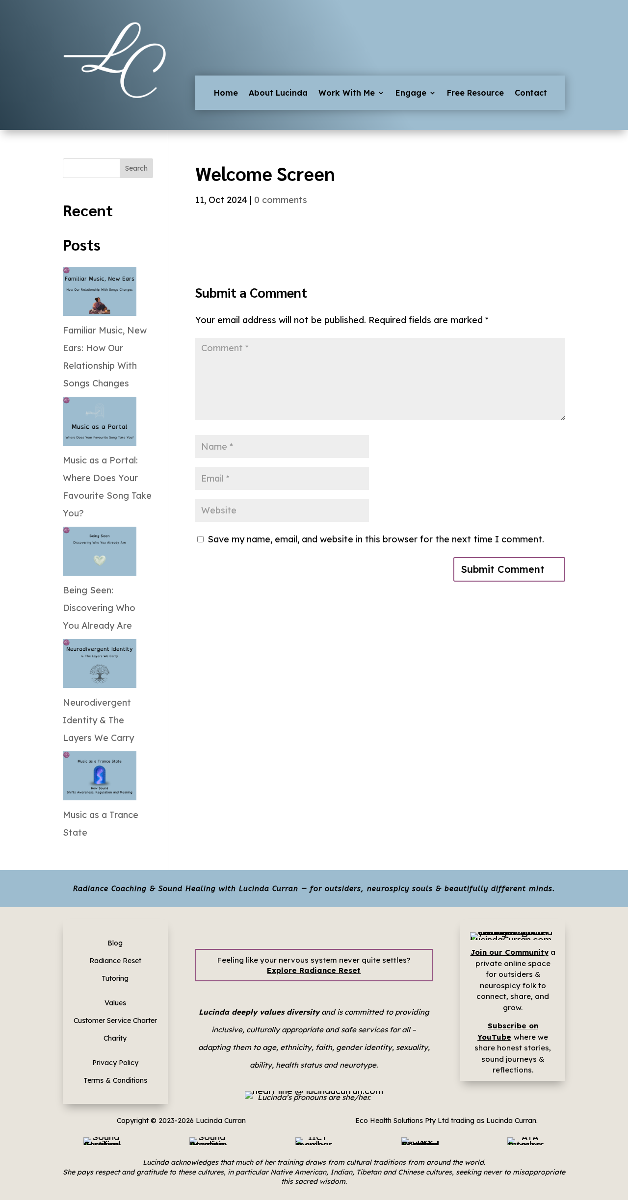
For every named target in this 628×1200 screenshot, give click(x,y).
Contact (531, 93)
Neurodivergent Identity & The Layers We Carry (98, 720)
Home (226, 93)
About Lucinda (278, 93)
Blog (115, 943)
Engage (410, 93)
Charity (115, 1038)
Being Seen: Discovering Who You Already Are (99, 608)
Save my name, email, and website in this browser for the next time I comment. (376, 539)
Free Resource (475, 93)
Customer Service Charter (115, 1020)
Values (115, 1002)
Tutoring (115, 978)
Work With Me (346, 93)
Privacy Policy (115, 1062)
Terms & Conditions (115, 1080)
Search (136, 168)
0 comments (280, 199)
